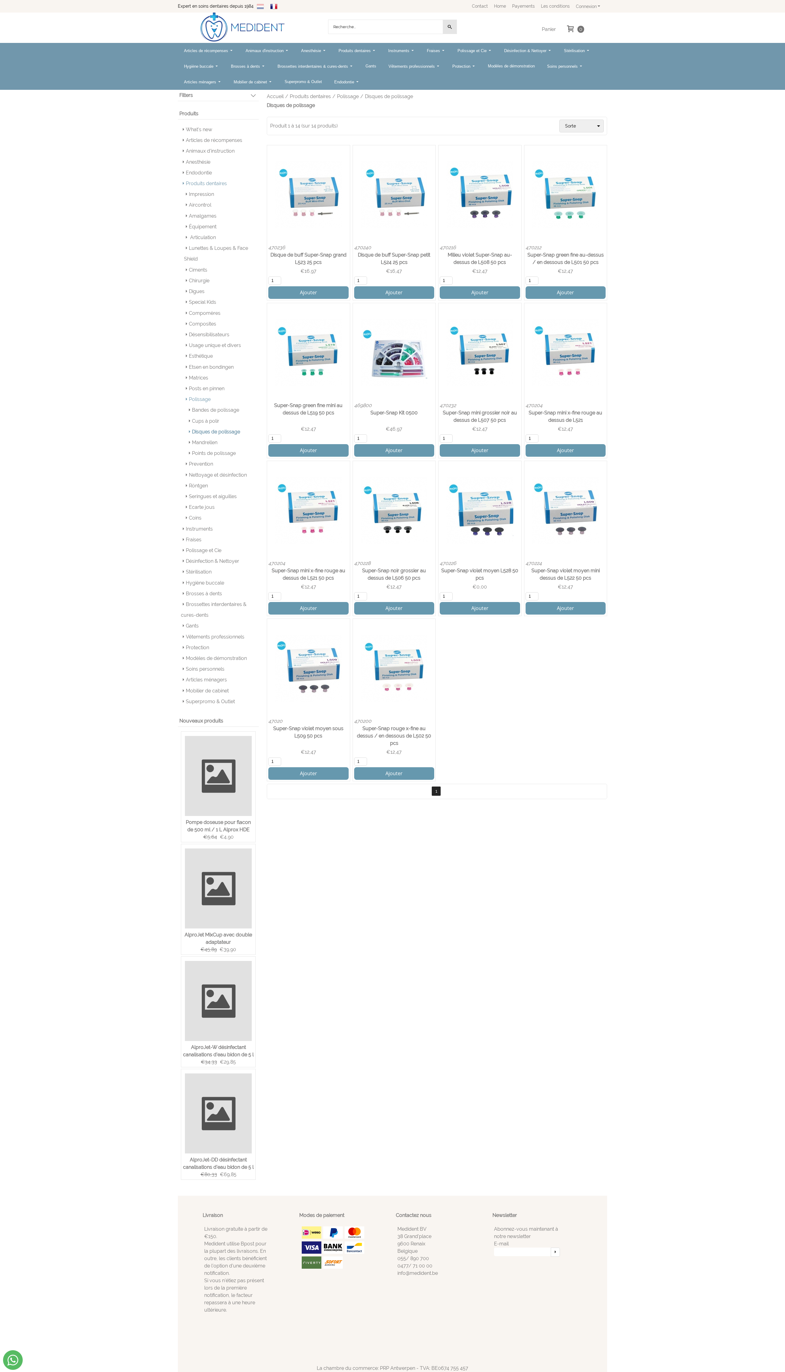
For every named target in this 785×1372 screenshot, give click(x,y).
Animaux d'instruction (265, 50)
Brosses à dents (246, 66)
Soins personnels (563, 66)
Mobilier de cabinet (251, 82)
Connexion (586, 6)
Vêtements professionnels (412, 66)
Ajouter (308, 292)
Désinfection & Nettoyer (526, 50)
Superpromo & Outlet (303, 81)
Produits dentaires (355, 50)
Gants (371, 66)
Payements (523, 6)
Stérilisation (575, 50)
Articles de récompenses (206, 50)
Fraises (434, 50)
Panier (549, 29)
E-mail (501, 1244)
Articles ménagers (200, 82)
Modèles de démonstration (511, 66)
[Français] (274, 6)
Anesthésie (311, 50)
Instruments (399, 50)
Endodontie (344, 82)
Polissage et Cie (473, 50)
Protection (462, 66)
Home (500, 6)
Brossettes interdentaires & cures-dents (313, 66)
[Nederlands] (260, 6)
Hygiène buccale (199, 66)
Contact (480, 6)
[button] (218, 97)
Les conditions (555, 6)
